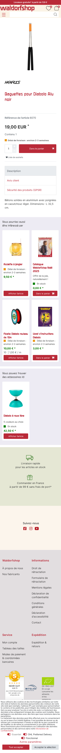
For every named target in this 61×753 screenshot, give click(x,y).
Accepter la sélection (45, 747)
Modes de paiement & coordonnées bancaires (14, 658)
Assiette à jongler (13, 264)
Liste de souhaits (15, 157)
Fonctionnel (32, 738)
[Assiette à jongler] (16, 247)
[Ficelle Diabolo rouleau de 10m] (16, 317)
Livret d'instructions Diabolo (43, 335)
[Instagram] (30, 528)
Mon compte (9, 642)
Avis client (13, 180)
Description (14, 170)
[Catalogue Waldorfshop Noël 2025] (45, 247)
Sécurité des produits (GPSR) (24, 190)
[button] (3, 15)
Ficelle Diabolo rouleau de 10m (16, 335)
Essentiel (16, 734)
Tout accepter (16, 747)
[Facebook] (25, 528)
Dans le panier (36, 148)
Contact (36, 622)
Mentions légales (41, 587)
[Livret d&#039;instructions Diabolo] (45, 317)
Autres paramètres (30, 741)
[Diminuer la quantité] (14, 151)
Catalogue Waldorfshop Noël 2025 (42, 268)
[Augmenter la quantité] (14, 146)
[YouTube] (36, 528)
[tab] (30, 171)
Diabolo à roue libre (14, 415)
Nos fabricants (11, 574)
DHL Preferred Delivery (40, 734)
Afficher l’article (15, 293)
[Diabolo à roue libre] (16, 398)
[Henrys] (12, 82)
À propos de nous (12, 568)
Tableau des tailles (13, 648)
